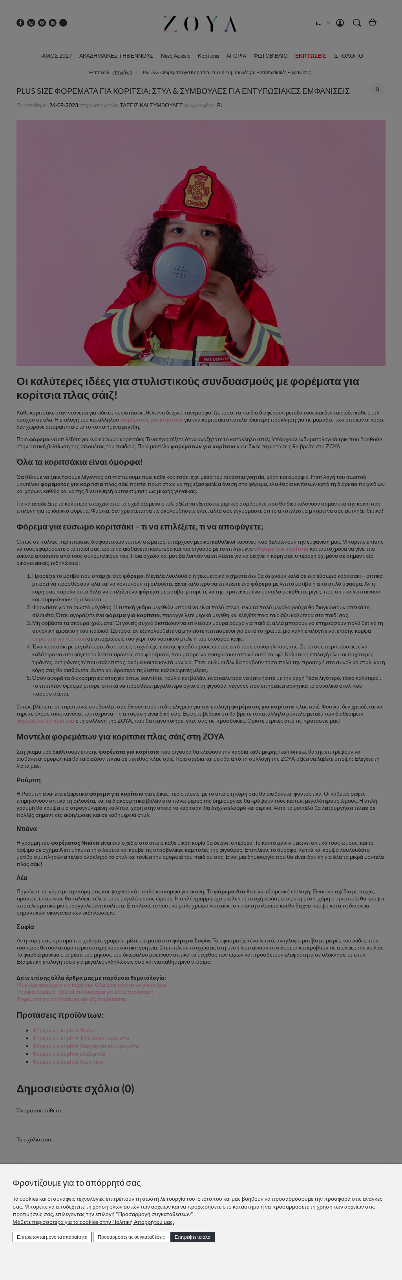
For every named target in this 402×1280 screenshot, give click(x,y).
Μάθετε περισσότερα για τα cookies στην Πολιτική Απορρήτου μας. (93, 1221)
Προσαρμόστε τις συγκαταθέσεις (131, 1237)
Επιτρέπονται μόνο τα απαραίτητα (52, 1237)
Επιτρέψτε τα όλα (192, 1237)
